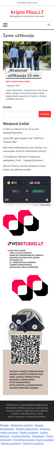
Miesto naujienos (29, 432)
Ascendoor (20, 417)
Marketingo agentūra (22, 425)
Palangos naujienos (33, 443)
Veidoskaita (38, 436)
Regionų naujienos (11, 443)
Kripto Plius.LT (27, 12)
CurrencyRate (45, 205)
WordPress (41, 417)
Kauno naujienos (45, 439)
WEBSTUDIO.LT (13, 405)
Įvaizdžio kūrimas (21, 436)
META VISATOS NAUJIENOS (18, 82)
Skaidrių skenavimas (27, 429)
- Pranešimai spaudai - (24, 439)
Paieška (7, 107)
